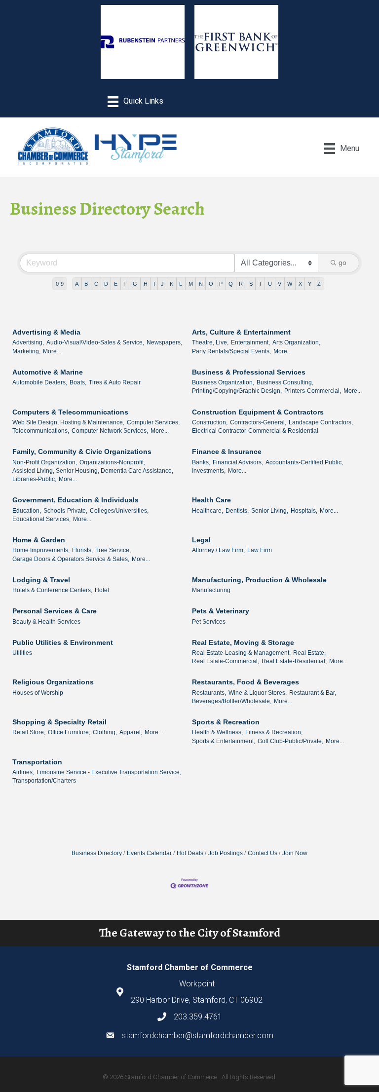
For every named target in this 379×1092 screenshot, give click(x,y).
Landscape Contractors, (321, 422)
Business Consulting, (285, 382)
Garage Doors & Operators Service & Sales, (70, 559)
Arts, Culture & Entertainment (241, 332)
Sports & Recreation (226, 722)
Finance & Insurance (227, 451)
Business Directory (97, 853)
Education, (26, 510)
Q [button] (230, 284)
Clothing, (105, 732)
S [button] (251, 284)
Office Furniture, (69, 732)
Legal (201, 540)
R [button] (241, 284)
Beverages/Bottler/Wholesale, (231, 701)
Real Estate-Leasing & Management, (241, 652)
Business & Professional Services (248, 372)
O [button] (211, 284)
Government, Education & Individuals (75, 500)
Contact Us (262, 853)
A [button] (76, 284)
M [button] (191, 284)
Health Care (211, 500)
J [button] (162, 284)
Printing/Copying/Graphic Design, (237, 390)
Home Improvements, (41, 550)
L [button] (180, 284)
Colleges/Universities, (119, 510)
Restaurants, (209, 692)
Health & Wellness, (217, 732)
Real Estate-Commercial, (225, 661)
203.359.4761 (198, 1016)
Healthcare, (207, 510)
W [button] (289, 284)
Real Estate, (309, 652)
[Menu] (135, 101)
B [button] (86, 284)
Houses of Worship (37, 692)
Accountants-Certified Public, (304, 462)
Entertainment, (250, 342)
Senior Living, (269, 510)
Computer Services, (153, 422)
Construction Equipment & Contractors (258, 412)
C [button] (96, 284)
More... (52, 351)
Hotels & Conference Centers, (52, 590)
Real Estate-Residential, (294, 661)
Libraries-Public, (34, 479)
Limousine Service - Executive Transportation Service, (109, 772)
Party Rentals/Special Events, (231, 351)
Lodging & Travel (41, 580)
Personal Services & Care (54, 611)
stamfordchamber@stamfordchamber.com (197, 1035)
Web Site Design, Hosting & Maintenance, (68, 422)
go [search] (342, 262)
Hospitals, (304, 510)
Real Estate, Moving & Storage (243, 642)
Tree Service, (113, 550)
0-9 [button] (60, 284)
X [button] (300, 284)
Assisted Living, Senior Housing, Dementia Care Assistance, (92, 470)
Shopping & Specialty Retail (59, 722)
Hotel (102, 590)
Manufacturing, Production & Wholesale (259, 580)
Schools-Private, (65, 510)
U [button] (270, 284)
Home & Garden (38, 540)
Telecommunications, (40, 430)
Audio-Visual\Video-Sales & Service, (95, 342)
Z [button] (319, 284)
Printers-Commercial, (312, 390)
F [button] (125, 284)
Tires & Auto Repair (115, 382)
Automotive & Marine (47, 372)
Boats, (78, 382)
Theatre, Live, (210, 342)
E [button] (115, 284)
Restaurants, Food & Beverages (245, 682)
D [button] (106, 284)
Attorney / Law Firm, (218, 550)
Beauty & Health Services (46, 621)
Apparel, (130, 732)
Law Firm (259, 550)
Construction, (209, 422)
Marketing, (26, 351)
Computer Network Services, (110, 430)
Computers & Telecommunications (70, 412)
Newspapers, (164, 342)
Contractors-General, (258, 422)
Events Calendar (149, 853)
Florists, (82, 550)
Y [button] (309, 284)
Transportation (37, 762)
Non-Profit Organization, (44, 462)
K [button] (171, 284)
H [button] (146, 284)
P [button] (221, 284)
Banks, (201, 462)
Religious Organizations (53, 682)
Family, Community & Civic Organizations (82, 451)
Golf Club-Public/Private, (290, 741)
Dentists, (237, 510)
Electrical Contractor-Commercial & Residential (255, 430)
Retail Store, (28, 732)
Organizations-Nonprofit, (112, 462)
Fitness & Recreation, (274, 732)
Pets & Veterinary (220, 611)
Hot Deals (190, 853)
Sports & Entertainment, (223, 741)
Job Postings (225, 853)
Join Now (294, 853)
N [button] (201, 284)
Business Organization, (223, 382)
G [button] (135, 284)
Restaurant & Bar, (312, 692)
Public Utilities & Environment (62, 642)
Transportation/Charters (44, 780)
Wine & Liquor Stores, (257, 692)
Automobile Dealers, (39, 382)
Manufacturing (211, 590)
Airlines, (23, 772)
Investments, (209, 470)
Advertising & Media (46, 332)
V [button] (279, 284)
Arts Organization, (296, 342)
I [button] (154, 284)
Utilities (22, 652)
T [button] (260, 284)
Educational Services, (41, 519)
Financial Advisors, (238, 462)
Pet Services (209, 621)
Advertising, (28, 342)
